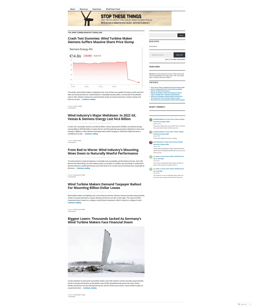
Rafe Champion (158, 142)
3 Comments (72, 176)
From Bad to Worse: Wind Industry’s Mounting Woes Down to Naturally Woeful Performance (103, 151)
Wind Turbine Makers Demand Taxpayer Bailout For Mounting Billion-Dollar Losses (104, 186)
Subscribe (179, 55)
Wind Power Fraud (113, 9)
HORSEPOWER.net (159, 119)
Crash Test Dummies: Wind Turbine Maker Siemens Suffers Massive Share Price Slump (101, 40)
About (72, 9)
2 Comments (72, 108)
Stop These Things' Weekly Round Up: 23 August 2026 (167, 87)
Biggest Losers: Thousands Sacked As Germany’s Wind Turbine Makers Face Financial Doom (104, 220)
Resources (84, 9)
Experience (97, 9)
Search (181, 35)
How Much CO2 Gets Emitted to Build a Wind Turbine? (168, 100)
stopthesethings (158, 131)
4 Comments (72, 142)
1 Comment (71, 296)
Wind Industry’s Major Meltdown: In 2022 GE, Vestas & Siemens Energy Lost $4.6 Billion (102, 117)
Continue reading (88, 99)
